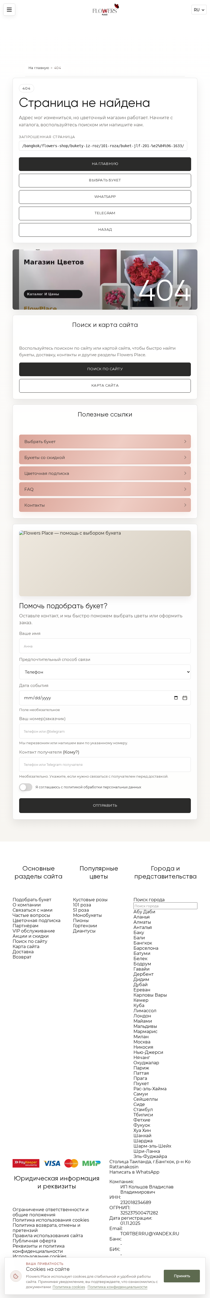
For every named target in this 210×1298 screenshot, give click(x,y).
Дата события (33, 685)
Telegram (105, 213)
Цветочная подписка (46, 473)
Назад (105, 229)
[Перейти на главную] (105, 9)
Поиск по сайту (105, 369)
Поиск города (149, 899)
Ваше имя (29, 633)
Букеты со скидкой (44, 457)
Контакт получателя (49, 752)
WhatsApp (105, 197)
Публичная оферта (34, 1240)
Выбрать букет (105, 180)
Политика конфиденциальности (117, 1287)
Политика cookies (68, 1287)
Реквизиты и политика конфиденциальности (39, 1248)
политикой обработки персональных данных (102, 787)
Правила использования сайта (48, 1235)
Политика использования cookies (51, 1220)
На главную (38, 68)
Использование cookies (39, 1256)
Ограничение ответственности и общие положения (51, 1212)
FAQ (29, 489)
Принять (182, 1276)
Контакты (34, 505)
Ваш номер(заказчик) (42, 718)
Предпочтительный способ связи (54, 659)
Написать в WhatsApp (134, 1172)
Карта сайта (105, 385)
